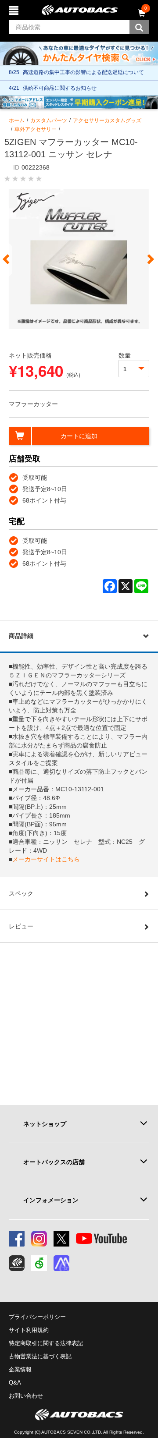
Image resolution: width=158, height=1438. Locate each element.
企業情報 (20, 1369)
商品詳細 (21, 635)
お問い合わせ (26, 1395)
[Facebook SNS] (17, 1239)
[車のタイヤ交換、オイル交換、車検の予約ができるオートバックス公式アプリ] (17, 1263)
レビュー (21, 926)
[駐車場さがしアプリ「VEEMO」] (39, 1263)
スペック (21, 893)
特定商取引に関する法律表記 (46, 1343)
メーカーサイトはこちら (46, 859)
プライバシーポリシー (37, 1317)
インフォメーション (51, 1200)
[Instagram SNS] (39, 1239)
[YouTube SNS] (101, 1239)
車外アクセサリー (35, 129)
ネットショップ (44, 1123)
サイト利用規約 (29, 1330)
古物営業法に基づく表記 (40, 1356)
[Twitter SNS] (61, 1239)
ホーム (17, 120)
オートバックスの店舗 (54, 1161)
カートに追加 (79, 435)
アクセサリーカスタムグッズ (107, 120)
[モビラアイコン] (61, 1263)
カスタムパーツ (48, 120)
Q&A (15, 1382)
